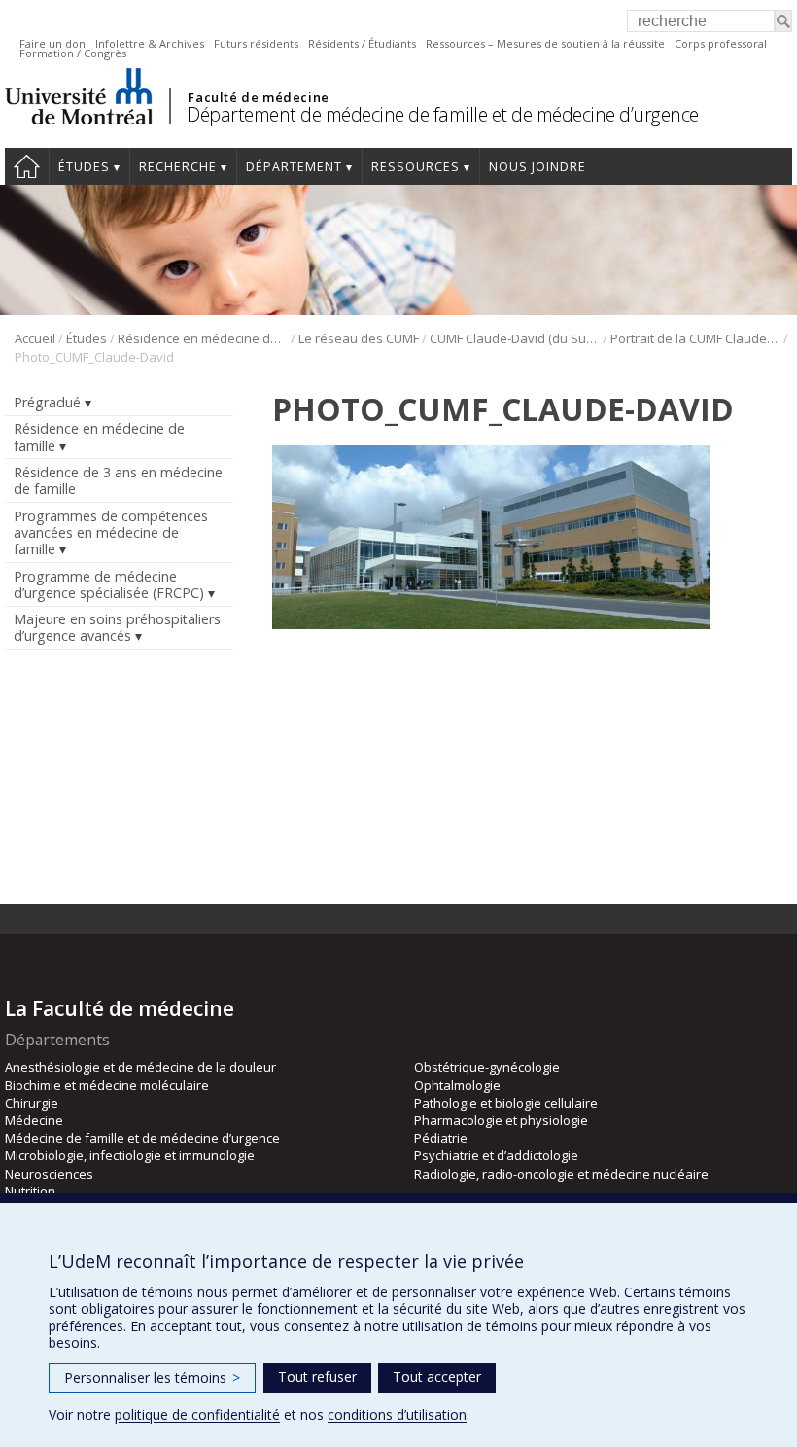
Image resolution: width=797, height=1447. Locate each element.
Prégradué (47, 402)
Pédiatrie (441, 1138)
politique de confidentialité (197, 1414)
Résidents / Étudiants (362, 43)
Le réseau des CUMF (358, 338)
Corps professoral (721, 43)
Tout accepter (437, 1376)
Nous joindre (537, 167)
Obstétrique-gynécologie (487, 1067)
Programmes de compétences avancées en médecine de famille (111, 532)
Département (294, 167)
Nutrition (30, 1191)
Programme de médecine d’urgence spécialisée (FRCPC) (109, 584)
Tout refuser (317, 1376)
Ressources (415, 167)
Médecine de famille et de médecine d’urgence (142, 1138)
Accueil (27, 166)
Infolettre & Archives (149, 43)
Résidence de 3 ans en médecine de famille (118, 480)
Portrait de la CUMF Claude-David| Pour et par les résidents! (695, 338)
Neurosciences (49, 1173)
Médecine (34, 1120)
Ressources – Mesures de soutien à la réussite (545, 43)
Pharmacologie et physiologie (501, 1120)
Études (84, 167)
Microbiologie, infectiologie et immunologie (130, 1155)
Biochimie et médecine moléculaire (107, 1085)
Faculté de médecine (258, 97)
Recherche (178, 167)
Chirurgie (31, 1103)
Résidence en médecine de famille (203, 338)
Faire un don (52, 43)
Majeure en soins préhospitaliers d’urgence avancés (117, 627)
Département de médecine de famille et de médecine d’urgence (443, 114)
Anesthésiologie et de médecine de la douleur (140, 1067)
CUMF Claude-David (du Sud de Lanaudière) (515, 338)
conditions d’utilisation (397, 1414)
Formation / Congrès (72, 53)
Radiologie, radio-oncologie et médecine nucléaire (561, 1173)
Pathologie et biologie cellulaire (506, 1103)
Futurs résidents (256, 43)
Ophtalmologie (457, 1085)
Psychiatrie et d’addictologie (496, 1155)
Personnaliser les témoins (152, 1377)
